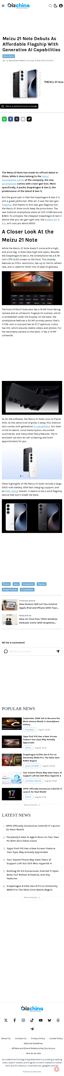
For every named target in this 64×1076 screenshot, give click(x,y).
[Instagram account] (23, 1020)
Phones (6, 584)
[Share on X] (16, 119)
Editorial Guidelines (33, 1043)
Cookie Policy (56, 1038)
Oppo (28, 747)
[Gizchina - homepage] (18, 5)
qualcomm (32, 765)
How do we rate (33, 1053)
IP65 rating (11, 491)
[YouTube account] (41, 1020)
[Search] (50, 6)
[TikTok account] (32, 1020)
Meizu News (8, 56)
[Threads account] (58, 1020)
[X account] (6, 1020)
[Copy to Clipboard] (29, 119)
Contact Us (21, 1038)
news (16, 584)
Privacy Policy (38, 1038)
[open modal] (61, 6)
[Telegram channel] (32, 1029)
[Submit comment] (58, 651)
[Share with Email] (23, 119)
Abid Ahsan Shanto (17, 60)
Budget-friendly (10, 590)
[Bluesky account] (49, 1020)
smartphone (9, 183)
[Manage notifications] (56, 1069)
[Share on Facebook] (10, 119)
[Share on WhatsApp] (4, 119)
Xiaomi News (33, 780)
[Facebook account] (14, 1020)
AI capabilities (41, 426)
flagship (6, 204)
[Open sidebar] (3, 6)
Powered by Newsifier (32, 1072)
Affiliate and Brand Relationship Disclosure (33, 1048)
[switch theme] (55, 6)
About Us (6, 1038)
